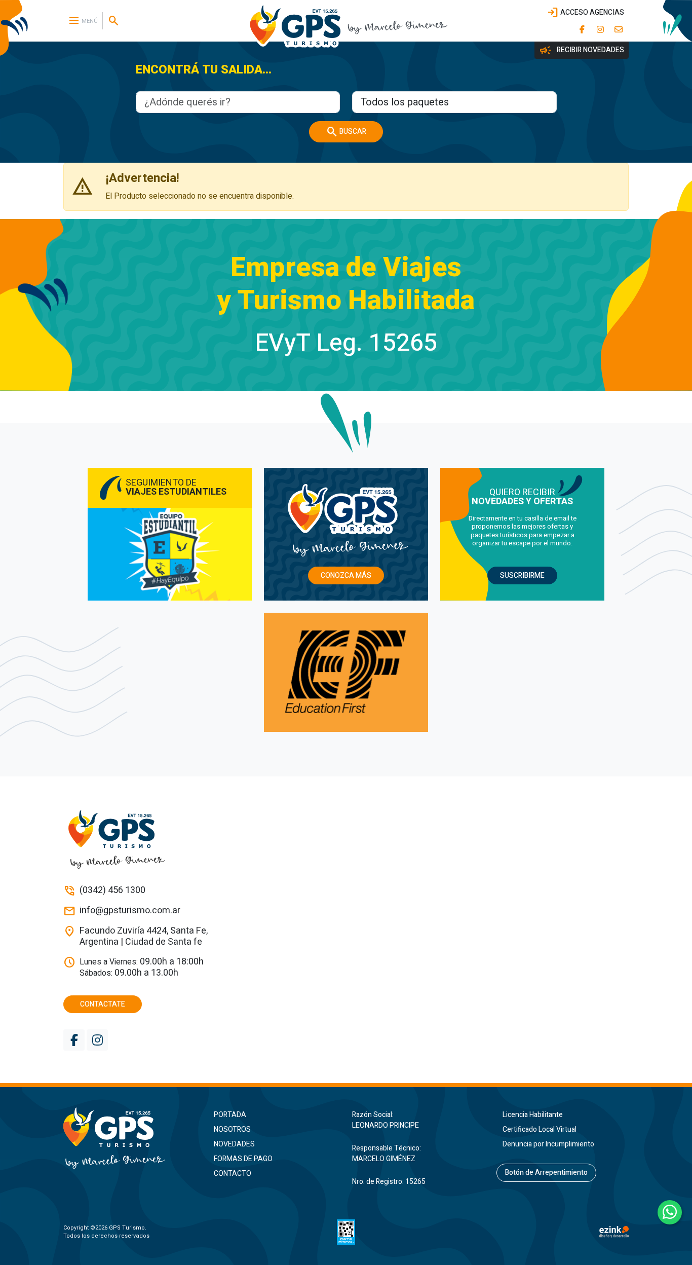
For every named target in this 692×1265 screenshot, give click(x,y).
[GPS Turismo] (129, 1138)
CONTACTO (232, 1173)
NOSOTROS (232, 1129)
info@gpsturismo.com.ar (130, 911)
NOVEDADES (234, 1144)
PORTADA (230, 1114)
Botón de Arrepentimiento (546, 1172)
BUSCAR (346, 132)
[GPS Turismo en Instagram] (600, 29)
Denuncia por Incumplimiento (548, 1144)
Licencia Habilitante (533, 1114)
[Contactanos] (618, 29)
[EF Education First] (346, 672)
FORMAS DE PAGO (243, 1159)
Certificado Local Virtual (539, 1129)
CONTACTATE (102, 1004)
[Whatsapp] (670, 1212)
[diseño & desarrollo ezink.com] (614, 1232)
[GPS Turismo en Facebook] (582, 29)
